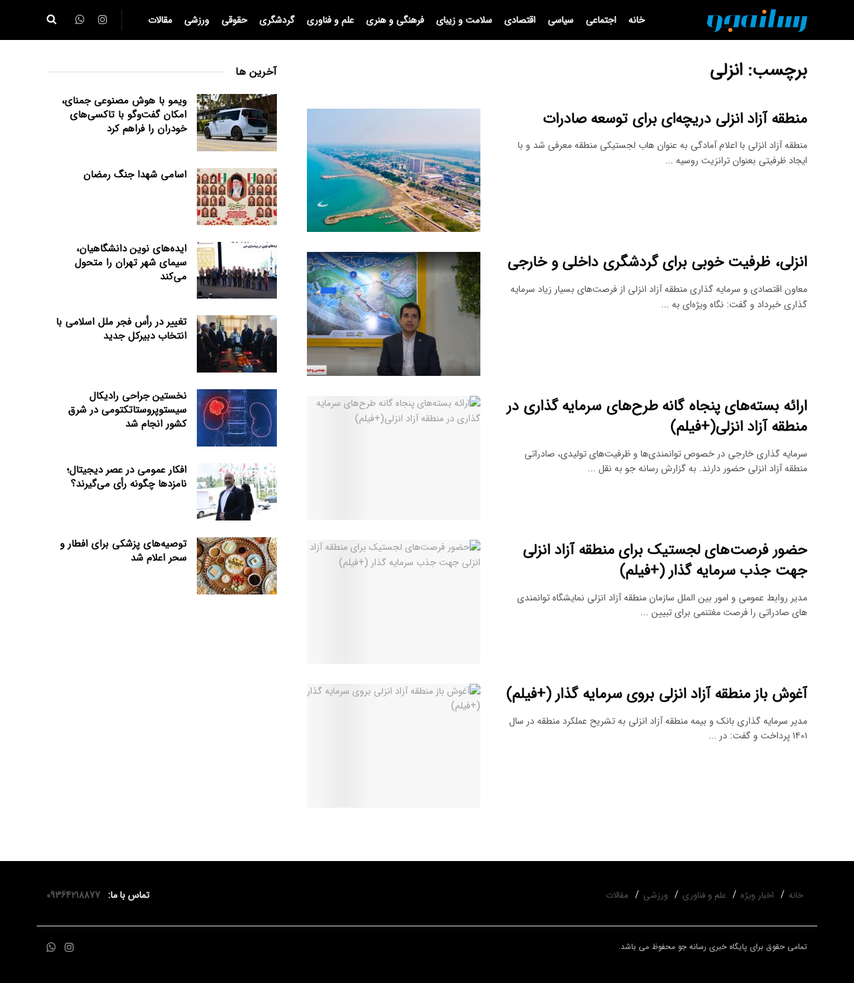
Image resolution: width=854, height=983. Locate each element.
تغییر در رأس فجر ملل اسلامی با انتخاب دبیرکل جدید (121, 329)
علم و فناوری (330, 20)
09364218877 (76, 895)
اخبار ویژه (757, 895)
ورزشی (196, 20)
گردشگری (277, 20)
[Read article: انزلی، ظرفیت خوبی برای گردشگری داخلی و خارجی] (393, 314)
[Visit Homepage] (757, 20)
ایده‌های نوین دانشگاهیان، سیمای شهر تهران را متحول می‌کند (131, 263)
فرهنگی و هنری (395, 20)
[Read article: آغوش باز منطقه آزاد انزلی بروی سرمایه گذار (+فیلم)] (393, 746)
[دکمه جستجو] (52, 20)
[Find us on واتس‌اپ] (51, 948)
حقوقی (235, 20)
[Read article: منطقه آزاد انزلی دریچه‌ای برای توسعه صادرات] (393, 171)
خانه (636, 20)
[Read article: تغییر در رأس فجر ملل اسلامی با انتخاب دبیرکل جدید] (237, 344)
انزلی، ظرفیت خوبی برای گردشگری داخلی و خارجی (657, 262)
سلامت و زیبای (464, 20)
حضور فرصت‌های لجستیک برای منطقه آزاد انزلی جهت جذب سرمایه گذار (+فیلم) (665, 560)
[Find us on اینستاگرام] (69, 948)
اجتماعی (601, 20)
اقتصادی (520, 20)
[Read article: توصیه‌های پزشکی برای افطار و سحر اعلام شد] (237, 565)
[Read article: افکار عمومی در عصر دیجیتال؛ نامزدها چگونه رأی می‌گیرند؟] (237, 491)
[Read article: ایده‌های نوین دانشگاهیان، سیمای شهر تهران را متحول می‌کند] (237, 270)
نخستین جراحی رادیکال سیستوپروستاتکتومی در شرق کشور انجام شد (127, 410)
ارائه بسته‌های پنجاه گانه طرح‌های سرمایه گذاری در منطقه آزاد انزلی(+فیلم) (657, 416)
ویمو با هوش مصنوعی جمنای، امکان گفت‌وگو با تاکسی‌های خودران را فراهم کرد (124, 115)
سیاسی (561, 20)
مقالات (160, 20)
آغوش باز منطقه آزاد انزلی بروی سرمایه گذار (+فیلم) (656, 693)
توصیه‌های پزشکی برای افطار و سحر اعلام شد (123, 551)
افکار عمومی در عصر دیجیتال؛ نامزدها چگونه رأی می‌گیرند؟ (127, 477)
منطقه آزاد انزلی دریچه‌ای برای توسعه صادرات (675, 118)
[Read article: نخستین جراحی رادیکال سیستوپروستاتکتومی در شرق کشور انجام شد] (237, 418)
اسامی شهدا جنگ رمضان (135, 175)
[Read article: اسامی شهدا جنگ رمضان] (237, 196)
